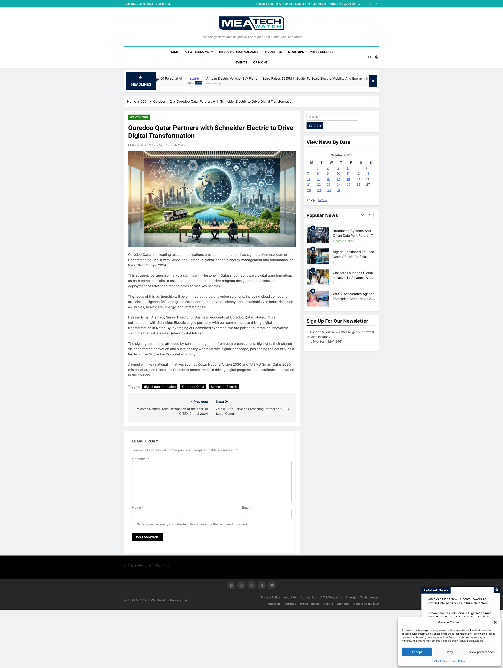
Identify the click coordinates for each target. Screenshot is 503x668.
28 (309, 190)
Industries (273, 52)
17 (338, 179)
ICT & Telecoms (196, 52)
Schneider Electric (224, 387)
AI (334, 240)
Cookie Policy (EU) (366, 603)
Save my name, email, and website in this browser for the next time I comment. (192, 524)
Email (247, 507)
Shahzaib (137, 145)
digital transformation (160, 387)
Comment (140, 459)
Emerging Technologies (239, 52)
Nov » (322, 200)
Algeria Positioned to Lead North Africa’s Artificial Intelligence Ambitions (353, 256)
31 (338, 190)
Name (137, 507)
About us (290, 597)
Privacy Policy (457, 661)
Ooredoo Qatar (193, 387)
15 (318, 179)
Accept (417, 652)
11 (348, 173)
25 (349, 184)
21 (308, 184)
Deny (449, 652)
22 (319, 184)
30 (329, 190)
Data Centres (345, 240)
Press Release (321, 52)
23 (329, 184)
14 (308, 179)
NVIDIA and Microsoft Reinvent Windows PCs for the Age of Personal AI (311, 4)
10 (338, 173)
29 (319, 190)
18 (348, 179)
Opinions (260, 62)
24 (339, 184)
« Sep (311, 200)
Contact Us (308, 597)
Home (174, 52)
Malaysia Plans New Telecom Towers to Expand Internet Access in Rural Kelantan (457, 601)
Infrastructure (139, 117)
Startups (296, 52)
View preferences (482, 652)
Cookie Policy (439, 661)
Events (241, 62)
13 (368, 173)
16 (328, 179)
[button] (495, 622)
